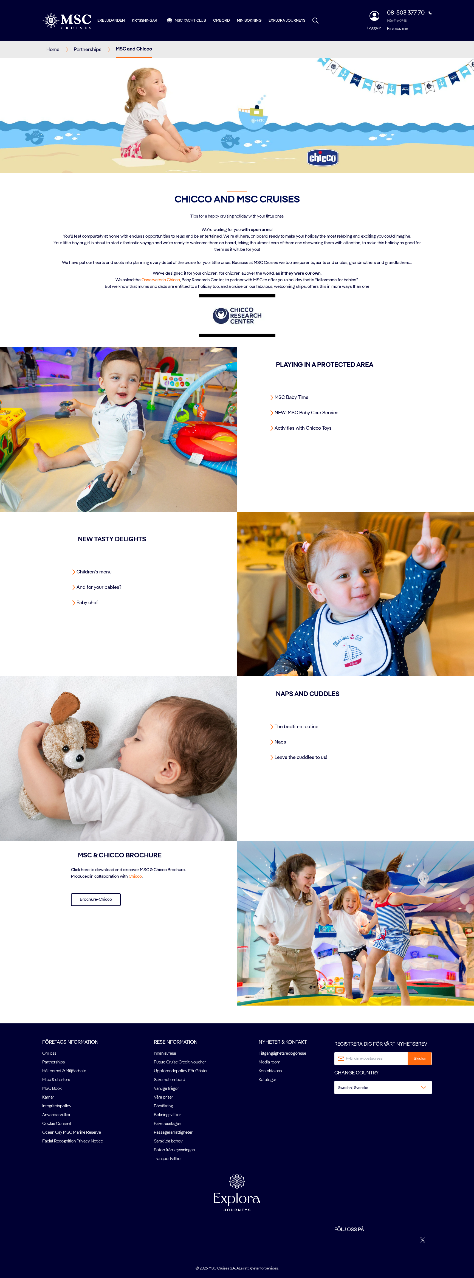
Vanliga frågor (166, 1088)
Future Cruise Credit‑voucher (180, 1062)
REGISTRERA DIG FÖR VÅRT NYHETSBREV (380, 1044)
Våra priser (163, 1097)
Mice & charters (56, 1080)
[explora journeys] (237, 1192)
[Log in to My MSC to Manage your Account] (374, 16)
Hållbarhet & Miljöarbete (64, 1071)
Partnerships (53, 1062)
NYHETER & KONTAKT (283, 1042)
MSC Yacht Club (190, 20)
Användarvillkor (56, 1115)
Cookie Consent (56, 1124)
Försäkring (163, 1106)
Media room (269, 1062)
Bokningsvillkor (167, 1115)
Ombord (221, 20)
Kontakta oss (270, 1071)
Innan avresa (165, 1053)
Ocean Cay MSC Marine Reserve (71, 1132)
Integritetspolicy (56, 1106)
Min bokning (249, 20)
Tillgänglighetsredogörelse (282, 1053)
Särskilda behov (168, 1141)
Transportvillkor (168, 1159)
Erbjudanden (111, 20)
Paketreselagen (167, 1124)
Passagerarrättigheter (173, 1132)
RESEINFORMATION (176, 1042)
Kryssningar (144, 20)
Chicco (135, 876)
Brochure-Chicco (96, 899)
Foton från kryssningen (174, 1150)
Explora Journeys (287, 20)
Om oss (49, 1053)
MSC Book (52, 1088)
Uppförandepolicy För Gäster (181, 1071)
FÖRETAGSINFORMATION (70, 1042)
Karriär (48, 1097)
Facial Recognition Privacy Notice (72, 1141)
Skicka (419, 1059)
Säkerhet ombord (169, 1080)
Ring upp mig (397, 28)
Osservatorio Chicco (161, 280)
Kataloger (267, 1080)
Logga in (374, 28)
